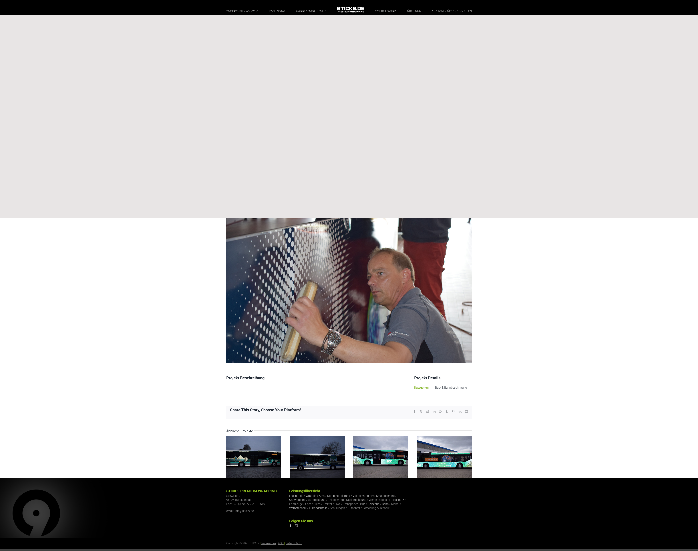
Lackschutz (396, 500)
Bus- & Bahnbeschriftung (451, 387)
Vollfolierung (361, 496)
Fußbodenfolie (318, 508)
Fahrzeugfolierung (383, 496)
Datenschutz (294, 543)
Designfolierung (356, 500)
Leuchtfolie (296, 496)
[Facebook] (290, 525)
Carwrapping (297, 500)
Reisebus (373, 504)
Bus (362, 504)
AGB (281, 543)
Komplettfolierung (338, 496)
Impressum (268, 543)
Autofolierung (316, 500)
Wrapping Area (315, 496)
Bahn (385, 504)
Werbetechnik (297, 508)
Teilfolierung (336, 500)
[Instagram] (296, 525)
